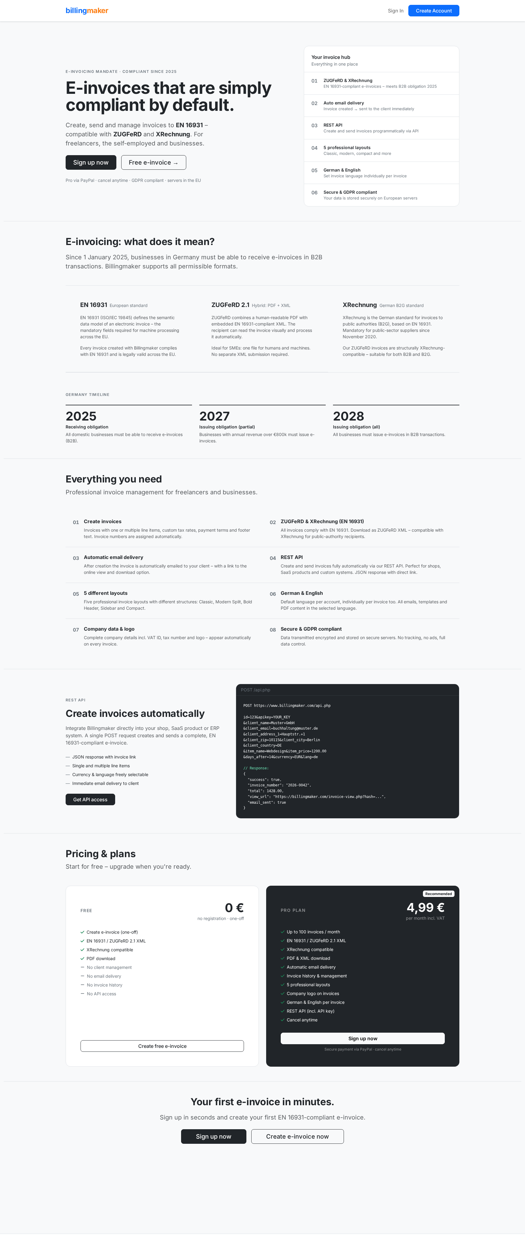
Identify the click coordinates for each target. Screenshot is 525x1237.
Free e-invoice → (154, 162)
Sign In (395, 11)
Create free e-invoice (162, 1046)
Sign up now (91, 162)
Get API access (90, 799)
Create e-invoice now (297, 1136)
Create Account (434, 11)
